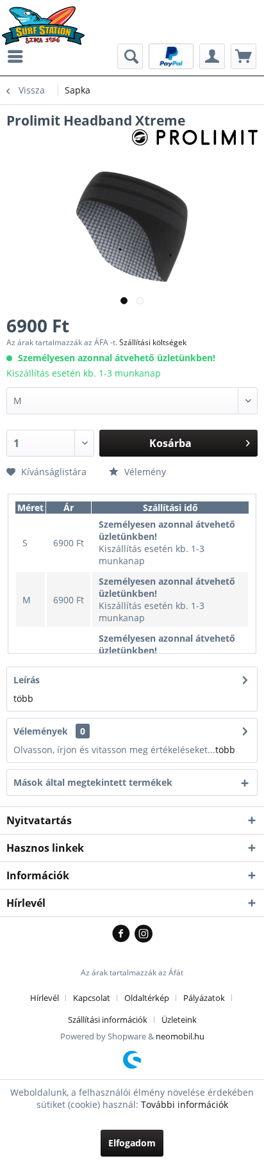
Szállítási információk (107, 1019)
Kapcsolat (91, 998)
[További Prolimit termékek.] (195, 140)
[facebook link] (123, 934)
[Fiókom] (212, 56)
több (23, 698)
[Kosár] (243, 56)
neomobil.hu (180, 1036)
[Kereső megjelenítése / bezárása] (130, 56)
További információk (184, 1104)
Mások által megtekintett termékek (92, 782)
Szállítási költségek (152, 342)
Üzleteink (179, 1019)
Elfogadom (132, 1143)
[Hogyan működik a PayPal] (171, 55)
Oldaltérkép (146, 998)
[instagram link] (144, 934)
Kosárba (170, 443)
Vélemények (40, 731)
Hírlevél (44, 998)
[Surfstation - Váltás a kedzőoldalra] (47, 17)
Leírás (26, 680)
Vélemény (144, 472)
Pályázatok (204, 998)
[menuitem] (18, 56)
